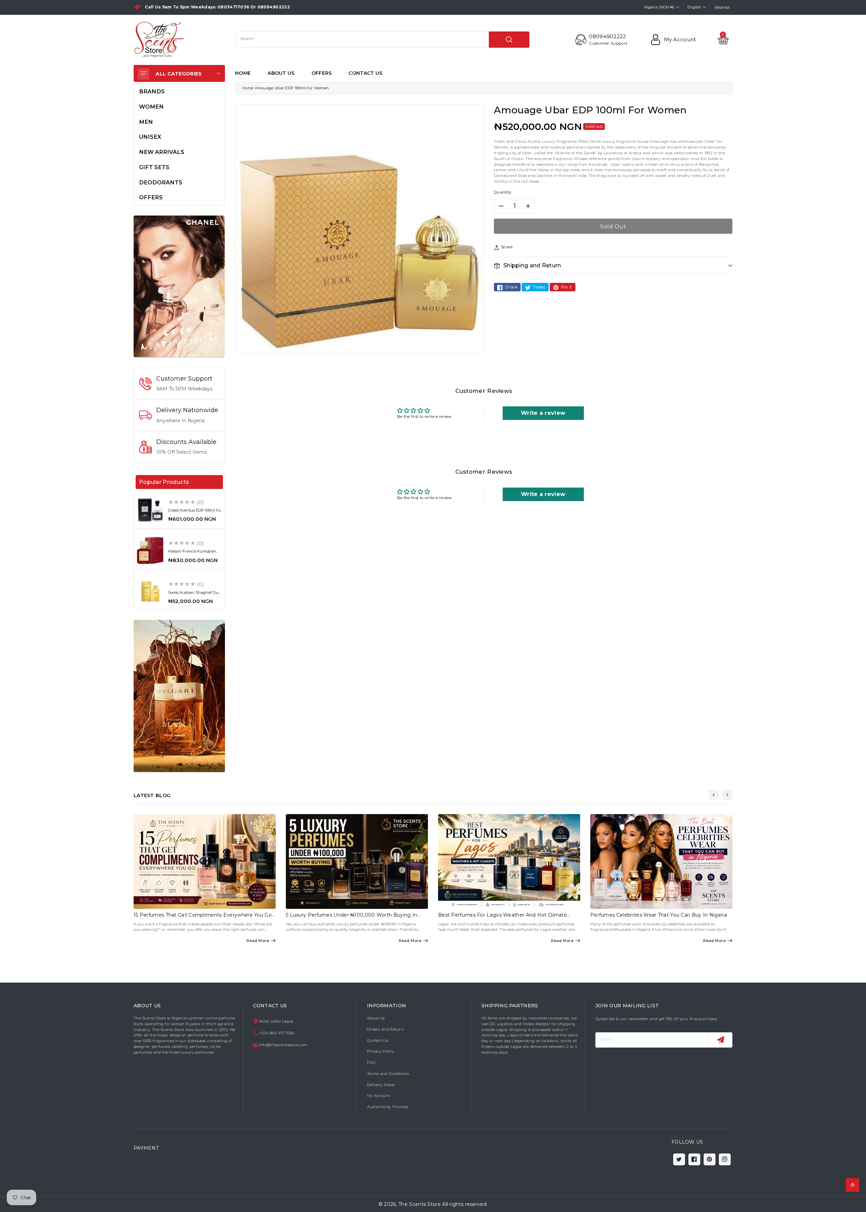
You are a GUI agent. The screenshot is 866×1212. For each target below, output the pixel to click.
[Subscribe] (720, 1040)
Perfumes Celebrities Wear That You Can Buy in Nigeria (658, 915)
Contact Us (377, 1040)
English (694, 7)
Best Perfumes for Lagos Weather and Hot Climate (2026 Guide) (502, 918)
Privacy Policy (380, 1051)
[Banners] (179, 286)
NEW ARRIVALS (161, 152)
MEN (146, 121)
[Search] (509, 39)
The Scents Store (419, 1204)
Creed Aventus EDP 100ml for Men (195, 512)
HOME (243, 73)
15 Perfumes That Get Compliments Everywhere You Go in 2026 (203, 918)
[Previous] (714, 795)
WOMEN (151, 106)
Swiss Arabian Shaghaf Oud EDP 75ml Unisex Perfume (194, 594)
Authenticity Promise (387, 1106)
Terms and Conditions (388, 1073)
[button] (613, 265)
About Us (376, 1018)
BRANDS (152, 91)
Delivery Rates (380, 1084)
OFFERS (322, 73)
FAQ (371, 1062)
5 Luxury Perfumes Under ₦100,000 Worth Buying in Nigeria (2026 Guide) (351, 918)
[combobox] (382, 39)
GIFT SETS (154, 167)
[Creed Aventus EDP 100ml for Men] (150, 509)
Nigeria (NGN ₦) (659, 7)
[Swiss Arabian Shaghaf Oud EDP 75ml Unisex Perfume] (150, 591)
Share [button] (507, 247)
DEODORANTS (160, 182)
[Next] (727, 795)
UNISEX (150, 136)
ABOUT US (281, 73)
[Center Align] (143, 74)
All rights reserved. (464, 1204)
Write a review (543, 413)
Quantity (502, 192)
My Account (378, 1095)
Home (247, 88)
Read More (258, 940)
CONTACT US (365, 73)
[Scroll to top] (852, 1185)
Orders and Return (385, 1029)
